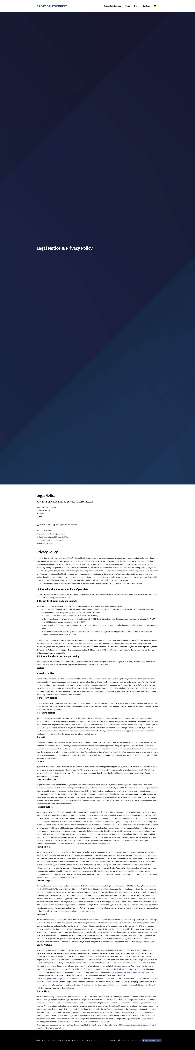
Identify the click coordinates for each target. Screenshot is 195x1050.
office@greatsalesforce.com (66, 525)
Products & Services (112, 6)
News (136, 6)
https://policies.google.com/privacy (50, 1028)
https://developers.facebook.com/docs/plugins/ (101, 822)
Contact (146, 6)
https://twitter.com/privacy (64, 877)
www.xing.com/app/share (144, 942)
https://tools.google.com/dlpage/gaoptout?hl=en (56, 979)
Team (127, 6)
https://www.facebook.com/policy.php (95, 844)
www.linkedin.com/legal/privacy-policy (79, 911)
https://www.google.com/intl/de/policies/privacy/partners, (130, 972)
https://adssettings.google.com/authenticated (138, 1025)
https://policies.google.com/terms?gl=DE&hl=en (58, 1022)
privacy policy (135, 1040)
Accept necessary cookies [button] (151, 1040)
